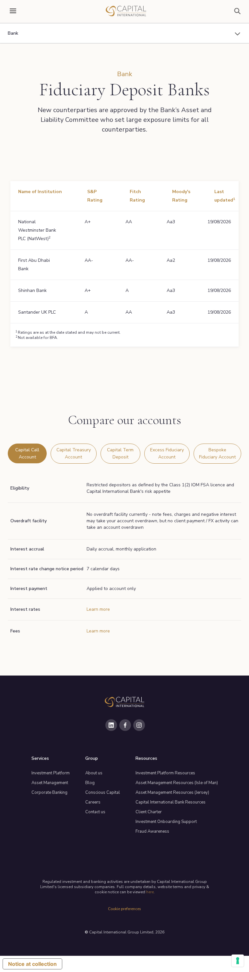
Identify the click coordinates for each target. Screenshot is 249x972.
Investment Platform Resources (165, 773)
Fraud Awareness (152, 831)
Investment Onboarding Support (166, 821)
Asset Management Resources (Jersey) (172, 792)
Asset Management (49, 782)
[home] (126, 11)
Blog (90, 782)
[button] (13, 11)
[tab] (27, 453)
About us (93, 773)
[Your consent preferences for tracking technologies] (237, 961)
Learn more (98, 609)
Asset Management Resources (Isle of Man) (177, 782)
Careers (93, 802)
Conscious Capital (102, 792)
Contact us (95, 812)
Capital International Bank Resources (171, 802)
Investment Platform (50, 773)
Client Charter (149, 812)
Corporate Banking (49, 792)
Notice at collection (32, 964)
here (150, 892)
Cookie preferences (124, 908)
